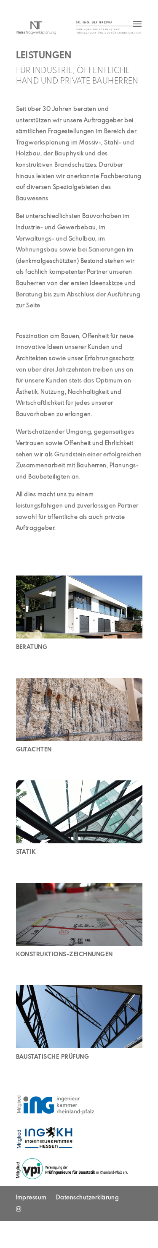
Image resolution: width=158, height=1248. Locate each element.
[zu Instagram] (18, 1209)
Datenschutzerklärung (87, 1198)
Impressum (31, 1198)
